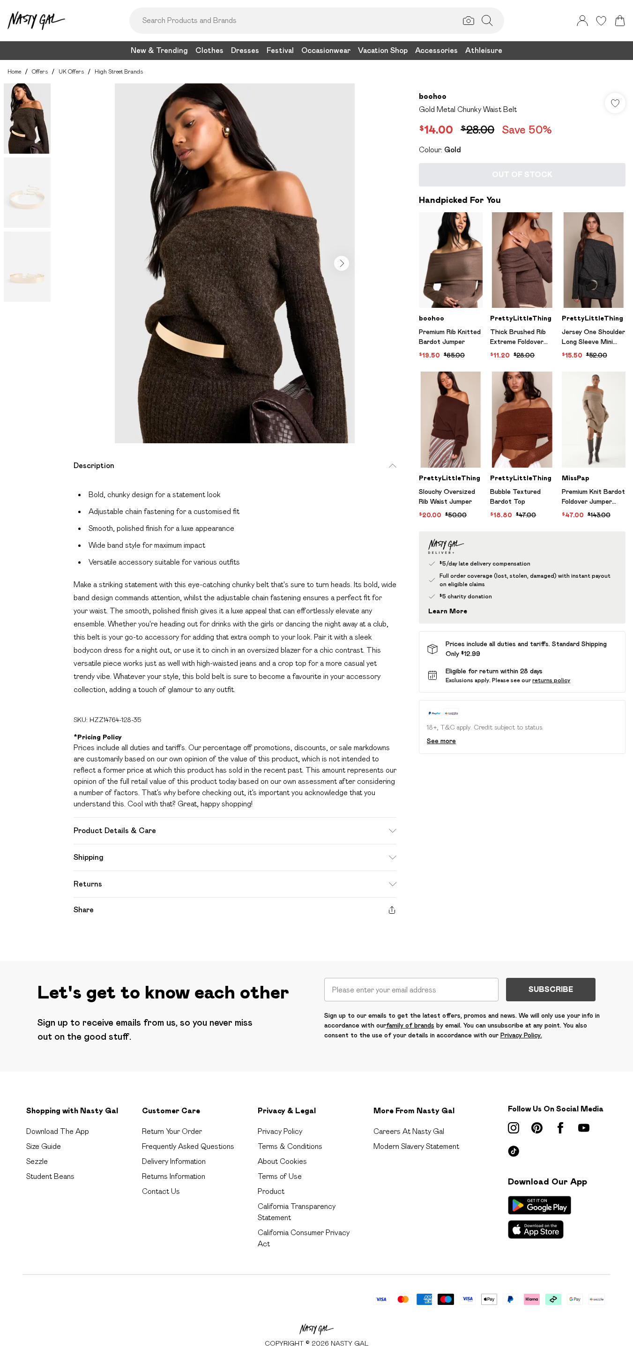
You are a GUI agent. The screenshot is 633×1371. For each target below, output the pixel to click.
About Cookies (282, 1161)
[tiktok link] (513, 1151)
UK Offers (71, 71)
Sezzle (37, 1161)
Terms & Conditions (290, 1146)
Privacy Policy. (521, 1035)
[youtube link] (583, 1127)
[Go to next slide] (341, 263)
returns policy (551, 680)
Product (271, 1191)
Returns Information (173, 1176)
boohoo (433, 96)
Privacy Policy (280, 1131)
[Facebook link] (560, 1127)
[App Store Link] (539, 1217)
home (14, 71)
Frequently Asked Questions (188, 1146)
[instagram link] (513, 1127)
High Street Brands (119, 71)
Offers (40, 71)
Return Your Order (172, 1131)
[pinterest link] (537, 1127)
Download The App (57, 1131)
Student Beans (50, 1176)
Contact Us (161, 1191)
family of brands (410, 1025)
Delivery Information (174, 1161)
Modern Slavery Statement (416, 1146)
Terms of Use (280, 1176)
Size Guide (43, 1146)
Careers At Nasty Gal (408, 1131)
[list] (235, 263)
